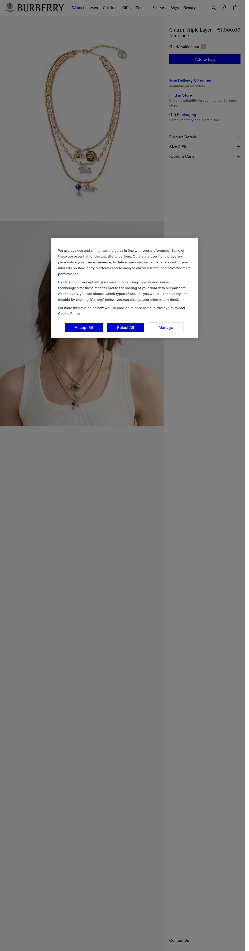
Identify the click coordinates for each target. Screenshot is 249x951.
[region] (124, 288)
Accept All (84, 327)
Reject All (125, 327)
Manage (166, 327)
